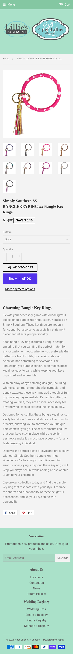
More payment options (20, 289)
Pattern (7, 232)
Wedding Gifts (36, 609)
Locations (36, 577)
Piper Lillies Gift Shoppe (27, 639)
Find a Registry (36, 620)
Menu (11, 4)
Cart (67, 4)
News (36, 588)
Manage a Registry (36, 626)
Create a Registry (36, 615)
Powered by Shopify (53, 639)
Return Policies (36, 594)
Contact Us (36, 583)
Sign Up (62, 557)
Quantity (8, 249)
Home (6, 58)
